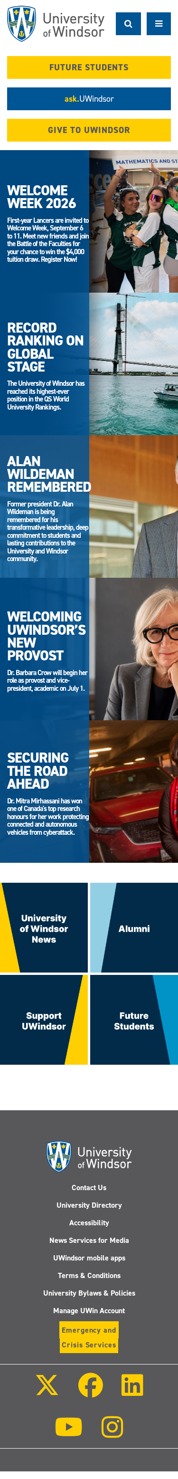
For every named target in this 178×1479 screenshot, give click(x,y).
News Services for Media (89, 1240)
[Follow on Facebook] (90, 1392)
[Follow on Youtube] (68, 1434)
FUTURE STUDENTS (89, 67)
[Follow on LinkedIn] (132, 1392)
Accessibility (89, 1223)
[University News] (44, 927)
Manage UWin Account (89, 1311)
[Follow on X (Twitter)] (47, 1392)
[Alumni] (134, 927)
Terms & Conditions (89, 1275)
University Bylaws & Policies (89, 1293)
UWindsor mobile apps (89, 1258)
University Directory (89, 1205)
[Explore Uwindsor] (134, 1019)
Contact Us (89, 1188)
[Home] (55, 24)
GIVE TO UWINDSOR (89, 130)
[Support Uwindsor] (44, 1019)
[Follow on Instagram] (112, 1434)
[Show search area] (128, 23)
